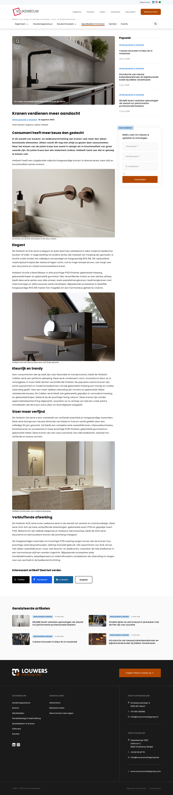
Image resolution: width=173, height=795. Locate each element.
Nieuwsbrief (130, 12)
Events (124, 24)
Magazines (77, 12)
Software (16, 728)
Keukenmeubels (65, 24)
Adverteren (115, 12)
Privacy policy (155, 788)
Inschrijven (140, 179)
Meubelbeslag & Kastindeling (26, 718)
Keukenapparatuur (43, 24)
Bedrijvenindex (151, 12)
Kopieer (84, 579)
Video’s (103, 12)
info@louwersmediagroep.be (145, 757)
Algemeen (20, 24)
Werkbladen (18, 713)
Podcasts (90, 12)
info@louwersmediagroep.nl (144, 717)
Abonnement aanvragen (61, 713)
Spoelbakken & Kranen (93, 24)
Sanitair (113, 24)
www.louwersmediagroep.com (146, 771)
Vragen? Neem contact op (138, 673)
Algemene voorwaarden (136, 788)
